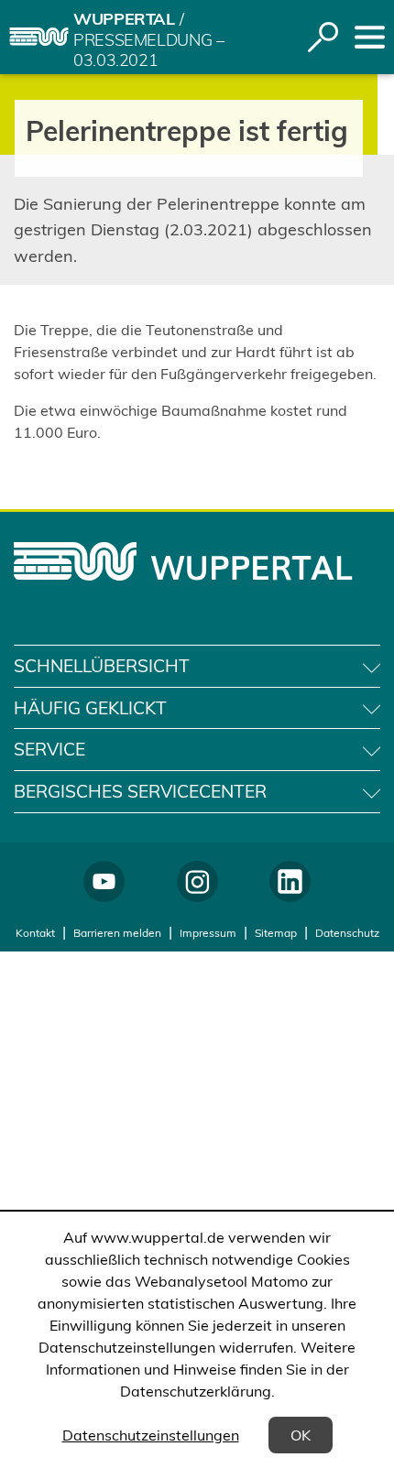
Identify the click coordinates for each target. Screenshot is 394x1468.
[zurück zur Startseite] (39, 36)
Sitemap (276, 933)
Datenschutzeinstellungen (150, 1435)
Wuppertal (124, 18)
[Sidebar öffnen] (369, 37)
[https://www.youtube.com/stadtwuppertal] (104, 881)
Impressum (208, 933)
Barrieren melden (117, 933)
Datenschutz (347, 933)
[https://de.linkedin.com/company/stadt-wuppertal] (290, 881)
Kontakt (35, 933)
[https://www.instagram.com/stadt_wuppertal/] (197, 881)
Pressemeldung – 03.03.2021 (148, 50)
